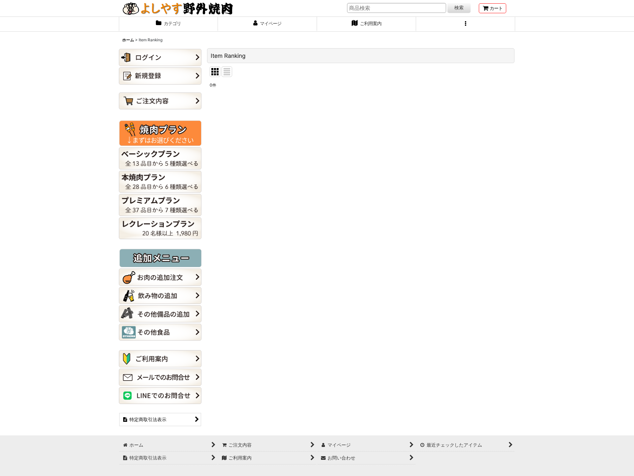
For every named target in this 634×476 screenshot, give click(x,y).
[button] (465, 24)
